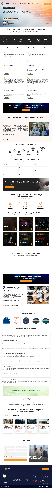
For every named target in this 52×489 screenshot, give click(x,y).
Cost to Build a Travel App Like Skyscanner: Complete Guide (42, 427)
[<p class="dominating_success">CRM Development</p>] (28, 78)
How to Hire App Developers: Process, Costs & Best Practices (7, 427)
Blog (35, 3)
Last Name (17, 445)
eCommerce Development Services (17, 480)
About (13, 3)
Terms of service (28, 481)
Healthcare (6, 164)
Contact (17, 448)
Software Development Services (17, 475)
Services (16, 3)
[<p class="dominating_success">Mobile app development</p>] (28, 53)
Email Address (6, 448)
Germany (36, 480)
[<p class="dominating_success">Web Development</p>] (4, 53)
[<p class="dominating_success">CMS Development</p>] (4, 78)
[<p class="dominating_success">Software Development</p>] (4, 65)
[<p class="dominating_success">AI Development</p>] (28, 65)
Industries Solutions (30, 3)
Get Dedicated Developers (23, 3)
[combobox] (16, 450)
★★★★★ (10, 480)
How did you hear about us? (7, 456)
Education (22, 167)
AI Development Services (16, 479)
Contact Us (38, 3)
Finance (22, 164)
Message (5, 451)
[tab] (6, 415)
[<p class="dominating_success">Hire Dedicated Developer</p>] (28, 90)
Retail (37, 164)
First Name (5, 445)
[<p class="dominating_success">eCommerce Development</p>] (4, 90)
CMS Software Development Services (18, 481)
